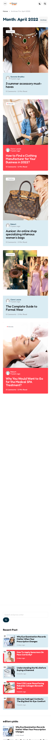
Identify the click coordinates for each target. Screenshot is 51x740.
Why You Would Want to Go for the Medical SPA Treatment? (24, 382)
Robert (13, 224)
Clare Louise (15, 149)
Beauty (10, 104)
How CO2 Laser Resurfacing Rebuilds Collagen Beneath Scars (30, 685)
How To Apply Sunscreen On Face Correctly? (30, 653)
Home (5, 11)
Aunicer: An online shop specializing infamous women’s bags (21, 234)
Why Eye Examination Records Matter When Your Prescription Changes (31, 639)
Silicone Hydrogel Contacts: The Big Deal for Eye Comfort (31, 700)
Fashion (11, 31)
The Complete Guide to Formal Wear (21, 308)
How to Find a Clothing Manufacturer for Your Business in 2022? (21, 159)
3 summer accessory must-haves (24, 85)
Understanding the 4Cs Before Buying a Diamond (31, 669)
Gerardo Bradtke (17, 77)
